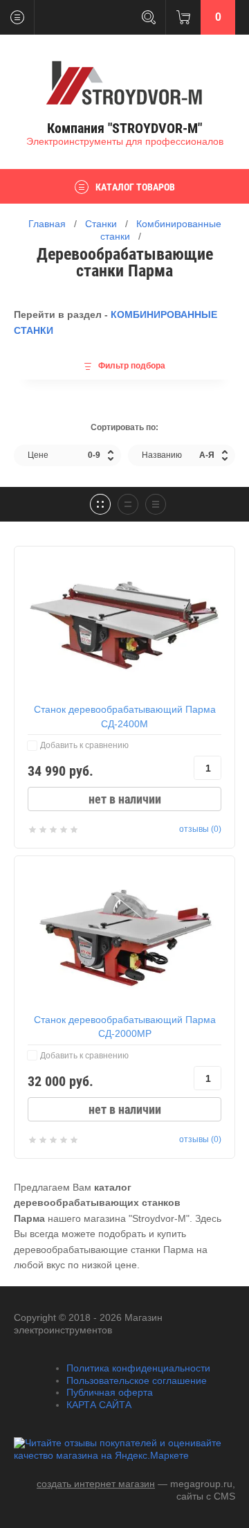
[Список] (128, 504)
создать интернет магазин (96, 1483)
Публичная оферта (109, 1392)
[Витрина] (100, 504)
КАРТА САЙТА (98, 1404)
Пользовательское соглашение (136, 1380)
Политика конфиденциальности (138, 1368)
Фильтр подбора (131, 366)
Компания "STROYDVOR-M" (124, 128)
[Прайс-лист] (155, 504)
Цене (64, 455)
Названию (178, 455)
